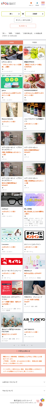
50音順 (34, 42)
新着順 (12, 42)
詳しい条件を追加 (24, 20)
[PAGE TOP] (39, 402)
